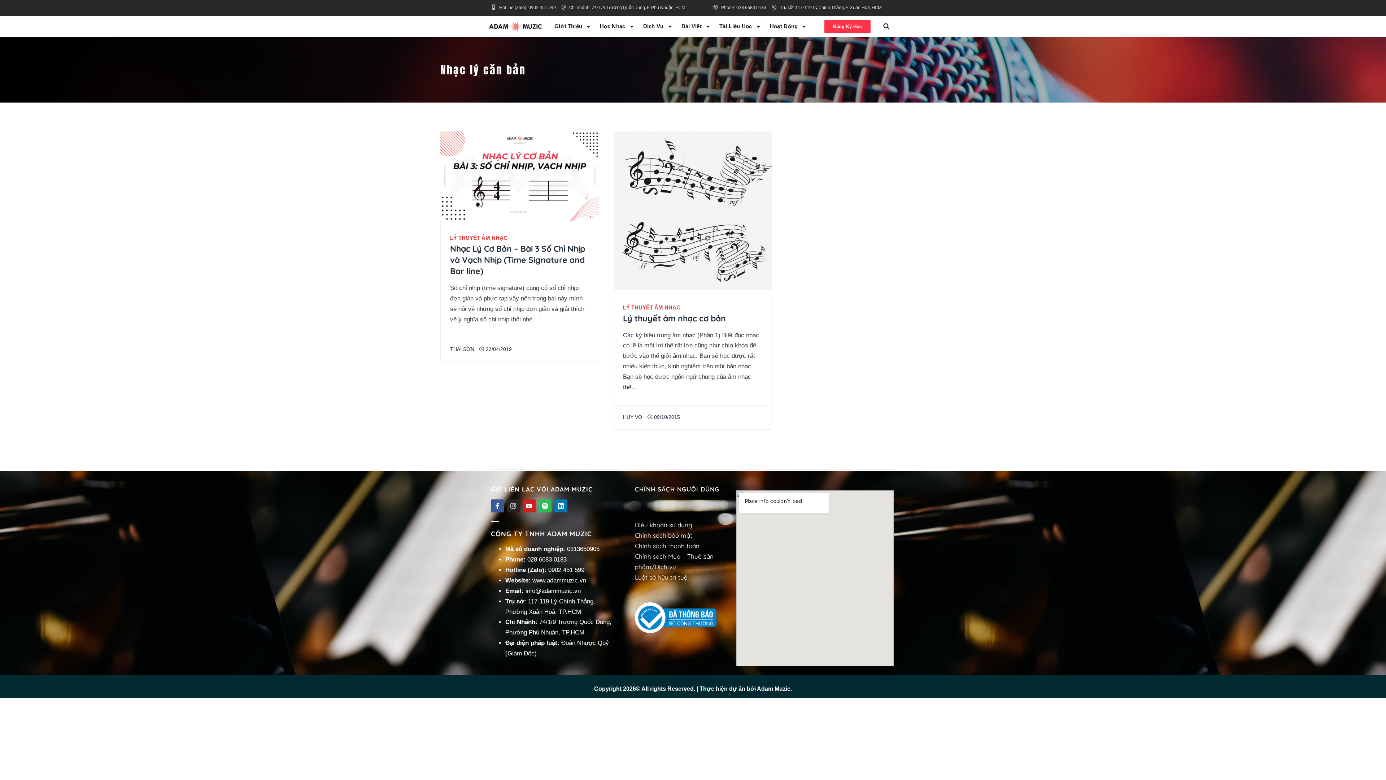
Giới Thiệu (568, 26)
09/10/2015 (666, 417)
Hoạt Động (784, 26)
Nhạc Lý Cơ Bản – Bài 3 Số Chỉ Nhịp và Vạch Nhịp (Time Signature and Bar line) (517, 259)
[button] (886, 26)
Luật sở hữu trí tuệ (661, 577)
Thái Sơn (462, 349)
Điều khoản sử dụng (663, 525)
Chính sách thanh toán (667, 546)
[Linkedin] (560, 505)
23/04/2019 (498, 349)
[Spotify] (545, 505)
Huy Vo (632, 417)
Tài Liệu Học (735, 26)
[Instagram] (513, 505)
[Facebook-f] (497, 505)
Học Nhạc (612, 26)
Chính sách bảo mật (663, 535)
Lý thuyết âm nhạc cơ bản (674, 318)
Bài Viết (691, 26)
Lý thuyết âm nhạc (478, 238)
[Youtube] (529, 505)
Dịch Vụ (653, 26)
